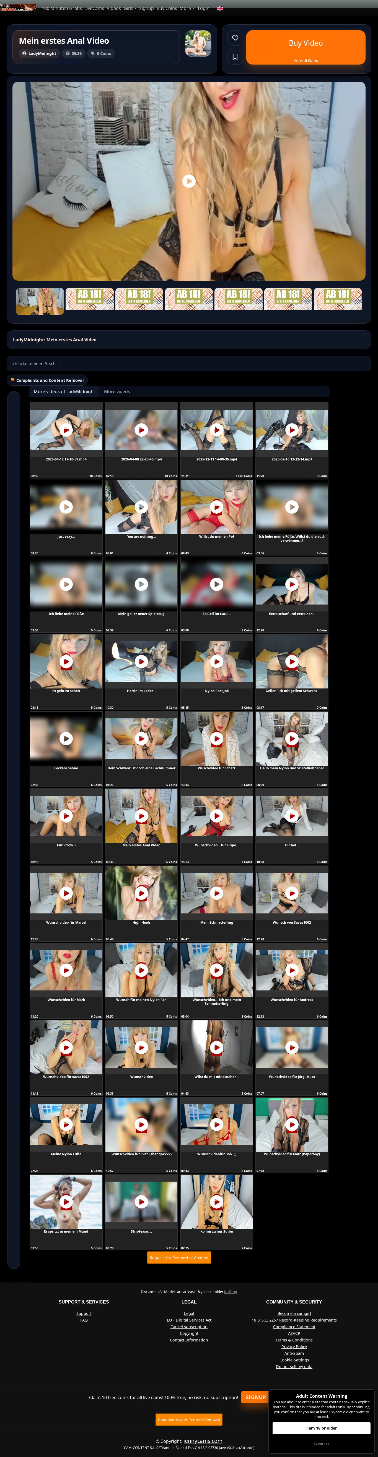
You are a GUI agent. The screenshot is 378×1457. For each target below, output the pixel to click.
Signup (146, 8)
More (185, 8)
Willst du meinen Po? (216, 536)
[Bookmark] (235, 57)
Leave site (321, 1443)
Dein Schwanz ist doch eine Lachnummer (141, 768)
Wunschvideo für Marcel (66, 922)
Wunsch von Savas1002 (292, 922)
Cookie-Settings (294, 1360)
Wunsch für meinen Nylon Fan (141, 999)
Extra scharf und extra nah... (292, 613)
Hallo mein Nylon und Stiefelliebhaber (292, 768)
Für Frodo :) (66, 845)
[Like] (235, 38)
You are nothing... (141, 536)
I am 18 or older (321, 1428)
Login (203, 8)
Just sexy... (66, 536)
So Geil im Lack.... (217, 613)
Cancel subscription (189, 1326)
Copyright (189, 1333)
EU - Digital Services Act (189, 1320)
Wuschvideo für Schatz (216, 768)
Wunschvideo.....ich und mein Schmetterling (217, 1001)
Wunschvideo (141, 1076)
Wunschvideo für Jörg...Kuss (292, 1076)
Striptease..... (141, 1231)
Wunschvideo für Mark (66, 999)
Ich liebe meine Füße (66, 613)
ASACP (294, 1333)
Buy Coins (167, 8)
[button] (220, 8)
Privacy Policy (294, 1346)
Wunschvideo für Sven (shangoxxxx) (142, 1154)
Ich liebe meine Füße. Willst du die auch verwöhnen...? (292, 538)
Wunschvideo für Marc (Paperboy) (292, 1154)
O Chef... (292, 845)
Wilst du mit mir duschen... (217, 1076)
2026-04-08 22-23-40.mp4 (141, 459)
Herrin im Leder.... (141, 690)
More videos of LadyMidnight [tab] (64, 391)
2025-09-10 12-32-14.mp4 (292, 459)
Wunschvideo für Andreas (292, 999)
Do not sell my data (294, 1366)
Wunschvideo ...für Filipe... (217, 845)
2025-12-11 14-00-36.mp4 (216, 459)
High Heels (142, 922)
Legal (189, 1313)
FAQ (84, 1320)
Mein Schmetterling (216, 922)
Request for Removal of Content (179, 1257)
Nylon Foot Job (217, 690)
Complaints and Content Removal (189, 1419)
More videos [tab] (117, 391)
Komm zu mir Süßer (216, 1231)
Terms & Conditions (294, 1340)
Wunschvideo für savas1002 (66, 1076)
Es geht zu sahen (66, 690)
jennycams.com (202, 1441)
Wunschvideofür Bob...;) (216, 1154)
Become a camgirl (294, 1313)
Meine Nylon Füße (66, 1154)
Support (84, 1313)
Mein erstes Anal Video (141, 845)
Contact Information (189, 1340)
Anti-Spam (294, 1353)
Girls (128, 8)
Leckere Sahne (66, 768)
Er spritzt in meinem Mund (66, 1231)
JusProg (230, 1291)
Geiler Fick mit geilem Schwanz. (292, 690)
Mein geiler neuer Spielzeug (141, 613)
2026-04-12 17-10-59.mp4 (66, 459)
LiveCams (94, 8)
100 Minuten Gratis (62, 8)
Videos (114, 8)
